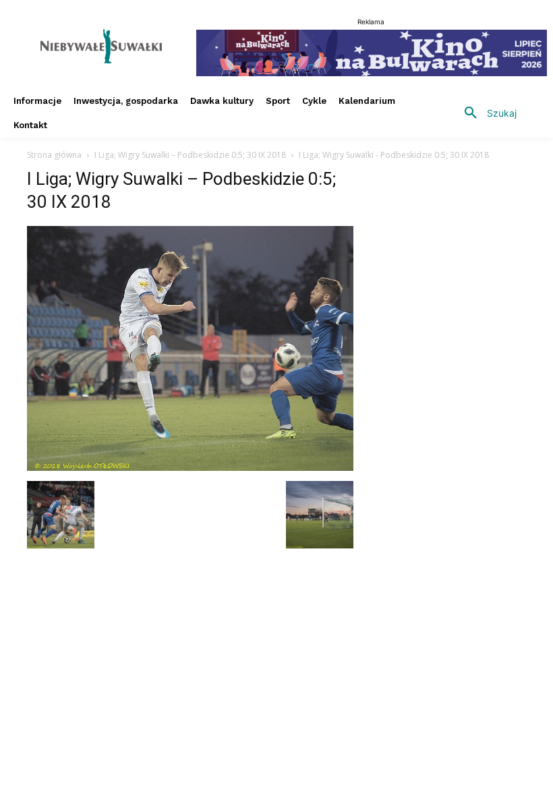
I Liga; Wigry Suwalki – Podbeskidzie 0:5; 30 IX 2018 (190, 155)
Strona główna (54, 155)
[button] (486, 113)
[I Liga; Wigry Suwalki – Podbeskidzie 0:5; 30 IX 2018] (190, 467)
